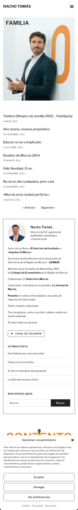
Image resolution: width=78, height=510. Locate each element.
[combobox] (29, 403)
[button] (72, 440)
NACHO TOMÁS (17, 6)
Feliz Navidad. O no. (18, 168)
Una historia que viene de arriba (26, 353)
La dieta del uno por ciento (23, 379)
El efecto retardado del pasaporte (27, 370)
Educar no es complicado (22, 142)
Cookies (26, 505)
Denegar (39, 487)
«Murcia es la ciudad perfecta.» (26, 194)
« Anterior (29, 207)
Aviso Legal (50, 505)
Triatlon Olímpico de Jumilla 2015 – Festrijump (38, 116)
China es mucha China (21, 362)
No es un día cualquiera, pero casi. (28, 181)
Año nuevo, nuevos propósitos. (26, 129)
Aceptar (39, 477)
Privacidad (37, 505)
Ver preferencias (39, 497)
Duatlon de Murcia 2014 (21, 155)
